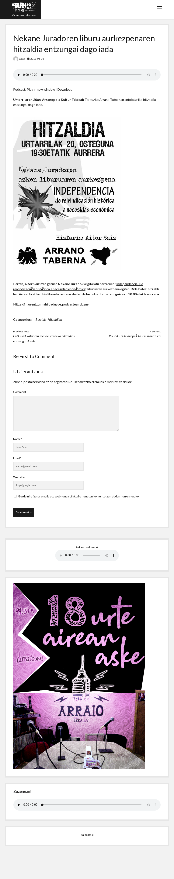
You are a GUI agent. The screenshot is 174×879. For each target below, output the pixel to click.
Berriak (40, 319)
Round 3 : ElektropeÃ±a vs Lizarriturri (135, 336)
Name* (17, 439)
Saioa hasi (87, 834)
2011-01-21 (37, 58)
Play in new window (41, 89)
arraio (22, 58)
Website (19, 477)
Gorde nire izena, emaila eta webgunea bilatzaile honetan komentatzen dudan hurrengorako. (78, 496)
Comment (19, 392)
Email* (17, 458)
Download (64, 89)
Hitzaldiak (55, 319)
